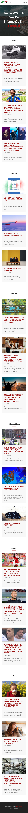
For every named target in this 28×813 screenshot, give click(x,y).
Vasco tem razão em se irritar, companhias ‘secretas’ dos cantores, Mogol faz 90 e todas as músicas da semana (13, 147)
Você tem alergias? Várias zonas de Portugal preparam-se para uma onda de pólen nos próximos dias (14, 703)
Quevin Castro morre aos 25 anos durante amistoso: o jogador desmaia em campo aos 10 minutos (13, 109)
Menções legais (19, 806)
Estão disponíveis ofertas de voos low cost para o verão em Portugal (14, 488)
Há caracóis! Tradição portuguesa (12, 524)
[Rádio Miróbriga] (6, 2)
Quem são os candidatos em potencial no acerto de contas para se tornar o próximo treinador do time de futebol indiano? (14, 609)
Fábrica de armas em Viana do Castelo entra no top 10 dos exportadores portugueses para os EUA (13, 780)
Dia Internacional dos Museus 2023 (12, 269)
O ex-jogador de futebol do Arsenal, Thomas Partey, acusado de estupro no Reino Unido (13, 572)
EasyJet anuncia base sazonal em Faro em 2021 (13, 234)
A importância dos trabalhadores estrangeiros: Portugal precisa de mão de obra (13, 358)
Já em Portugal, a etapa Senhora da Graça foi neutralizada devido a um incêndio (14, 450)
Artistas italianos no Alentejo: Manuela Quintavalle (12, 741)
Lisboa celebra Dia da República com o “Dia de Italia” (13, 199)
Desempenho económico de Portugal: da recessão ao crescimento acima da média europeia (14, 320)
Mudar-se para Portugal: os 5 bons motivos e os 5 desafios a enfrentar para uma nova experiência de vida (13, 397)
